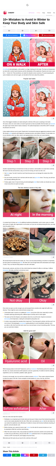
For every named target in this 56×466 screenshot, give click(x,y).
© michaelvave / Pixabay (8, 257)
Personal (32, 12)
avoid (10, 133)
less (8, 173)
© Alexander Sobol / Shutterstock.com (10, 412)
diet (21, 262)
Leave (28, 427)
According (5, 69)
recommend (23, 323)
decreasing (7, 318)
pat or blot (37, 177)
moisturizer (34, 369)
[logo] (8, 12)
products (36, 376)
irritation (28, 312)
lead (19, 222)
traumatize (53, 123)
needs (30, 433)
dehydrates (6, 270)
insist (35, 182)
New (39, 12)
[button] (9, 30)
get (42, 421)
